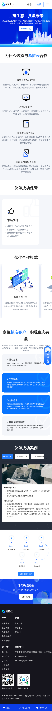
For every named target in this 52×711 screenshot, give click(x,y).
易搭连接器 (6, 636)
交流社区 (18, 632)
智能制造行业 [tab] (22, 456)
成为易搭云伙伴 (26, 574)
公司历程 (5, 665)
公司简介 (5, 660)
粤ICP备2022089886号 (12, 695)
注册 (39, 4)
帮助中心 (18, 627)
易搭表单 (5, 623)
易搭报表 (5, 632)
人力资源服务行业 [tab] (39, 456)
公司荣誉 (5, 669)
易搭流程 (5, 627)
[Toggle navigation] (47, 4)
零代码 (4, 652)
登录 (29, 4)
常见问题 (18, 623)
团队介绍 (5, 656)
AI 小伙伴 (6, 640)
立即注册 (26, 596)
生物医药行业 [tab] (6, 456)
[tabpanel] (26, 493)
